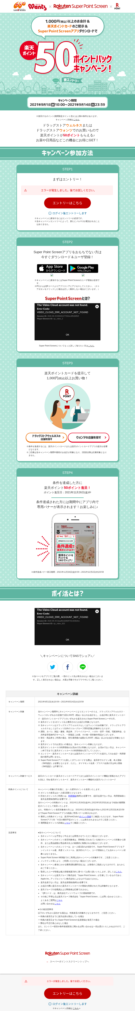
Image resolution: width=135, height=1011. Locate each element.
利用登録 (72, 796)
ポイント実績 (85, 816)
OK (67, 334)
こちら (76, 119)
